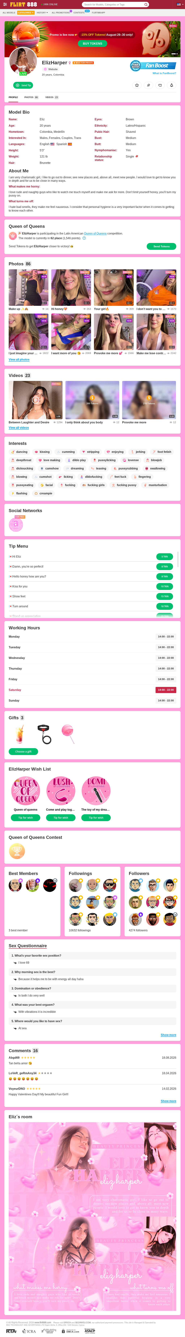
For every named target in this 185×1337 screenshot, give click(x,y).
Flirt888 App (98, 13)
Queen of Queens (95, 233)
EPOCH (67, 1322)
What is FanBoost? (164, 73)
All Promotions (61, 13)
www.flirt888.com (43, 1322)
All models (9, 13)
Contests (79, 13)
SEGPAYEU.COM (83, 1322)
